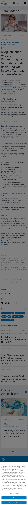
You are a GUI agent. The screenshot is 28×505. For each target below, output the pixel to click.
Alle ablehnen (14, 497)
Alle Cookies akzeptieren (14, 502)
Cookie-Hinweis (9, 489)
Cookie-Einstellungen (14, 493)
